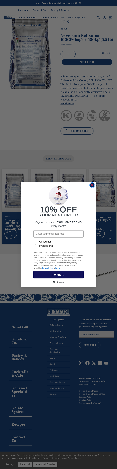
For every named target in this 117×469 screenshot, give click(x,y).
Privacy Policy (47, 268)
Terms (57, 268)
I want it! (58, 274)
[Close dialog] (92, 185)
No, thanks (58, 282)
